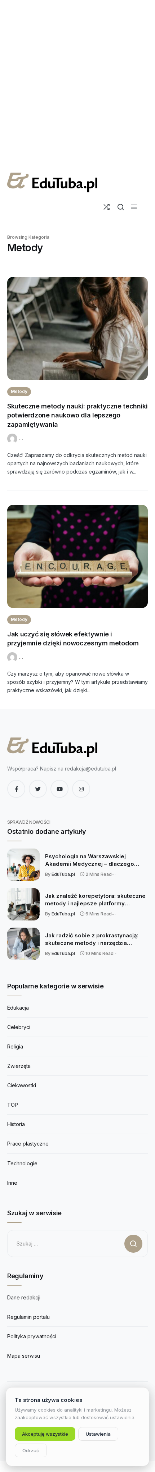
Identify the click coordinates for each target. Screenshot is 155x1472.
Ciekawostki (21, 1085)
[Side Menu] (134, 207)
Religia (15, 1046)
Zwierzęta (19, 1066)
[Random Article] (106, 207)
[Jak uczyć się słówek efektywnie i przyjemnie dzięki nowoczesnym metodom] (77, 556)
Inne (12, 1183)
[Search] (120, 207)
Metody (19, 391)
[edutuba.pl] (52, 182)
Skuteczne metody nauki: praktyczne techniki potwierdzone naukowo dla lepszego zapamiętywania (77, 415)
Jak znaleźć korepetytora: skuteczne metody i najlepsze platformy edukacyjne (95, 900)
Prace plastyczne (28, 1143)
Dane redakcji (23, 1297)
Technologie (22, 1163)
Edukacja (18, 1008)
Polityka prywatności (31, 1336)
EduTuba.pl (63, 874)
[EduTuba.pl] (13, 438)
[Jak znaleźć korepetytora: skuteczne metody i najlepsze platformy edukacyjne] (23, 904)
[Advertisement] (77, 84)
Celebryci (18, 1027)
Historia (16, 1124)
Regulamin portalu (28, 1317)
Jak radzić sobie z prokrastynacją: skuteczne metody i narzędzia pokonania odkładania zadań (91, 939)
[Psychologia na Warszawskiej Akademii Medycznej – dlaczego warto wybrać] (23, 865)
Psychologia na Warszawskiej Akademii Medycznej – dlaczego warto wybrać (89, 860)
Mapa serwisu (23, 1356)
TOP (12, 1105)
